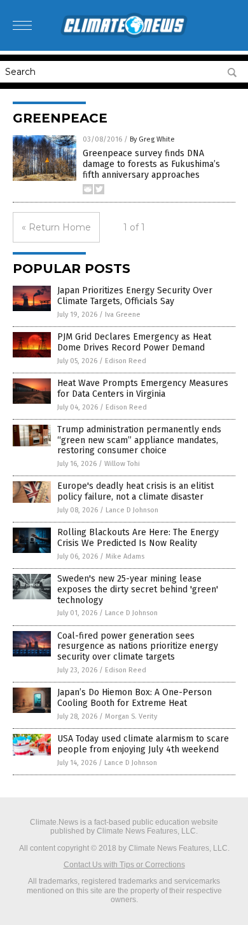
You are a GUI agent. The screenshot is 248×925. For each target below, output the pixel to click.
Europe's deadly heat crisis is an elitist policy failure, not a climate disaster (135, 491)
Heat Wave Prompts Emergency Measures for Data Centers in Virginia (142, 388)
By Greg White (152, 139)
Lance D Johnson (132, 510)
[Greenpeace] (124, 35)
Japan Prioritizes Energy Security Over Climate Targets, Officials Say (134, 296)
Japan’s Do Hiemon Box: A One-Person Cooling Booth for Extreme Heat (134, 698)
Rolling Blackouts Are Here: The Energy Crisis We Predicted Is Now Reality (138, 538)
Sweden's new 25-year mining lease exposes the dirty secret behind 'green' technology (137, 589)
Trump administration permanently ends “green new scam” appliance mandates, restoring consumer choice (139, 440)
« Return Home (56, 227)
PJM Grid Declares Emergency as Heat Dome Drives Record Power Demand (134, 342)
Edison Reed (125, 361)
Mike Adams (125, 556)
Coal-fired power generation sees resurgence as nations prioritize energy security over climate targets (137, 646)
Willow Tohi (122, 464)
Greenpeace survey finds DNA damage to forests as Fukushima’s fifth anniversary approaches (151, 164)
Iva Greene (123, 314)
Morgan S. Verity (131, 716)
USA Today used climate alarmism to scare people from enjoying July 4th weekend (143, 744)
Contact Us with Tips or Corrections (124, 864)
